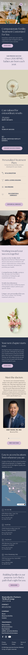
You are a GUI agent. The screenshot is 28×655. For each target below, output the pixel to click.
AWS (19, 504)
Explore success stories (12, 148)
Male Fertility (6, 624)
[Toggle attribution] (24, 504)
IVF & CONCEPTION (10, 173)
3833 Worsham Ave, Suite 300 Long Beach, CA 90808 (10, 544)
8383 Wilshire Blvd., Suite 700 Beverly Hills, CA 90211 (10, 514)
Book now (7, 45)
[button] (9, 483)
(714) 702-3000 (8, 547)
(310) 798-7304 (7, 534)
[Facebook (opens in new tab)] (3, 637)
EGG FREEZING (9, 187)
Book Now (7, 365)
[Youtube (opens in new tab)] (9, 637)
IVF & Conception (7, 627)
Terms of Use (23, 643)
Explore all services (14, 204)
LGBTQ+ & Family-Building (10, 631)
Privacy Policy (14, 643)
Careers (4, 618)
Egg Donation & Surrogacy (10, 633)
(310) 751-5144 (7, 519)
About (3, 614)
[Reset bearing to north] (4, 477)
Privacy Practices (4, 643)
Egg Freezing (6, 629)
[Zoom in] (4, 473)
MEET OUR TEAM (14, 443)
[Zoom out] (4, 475)
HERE (22, 504)
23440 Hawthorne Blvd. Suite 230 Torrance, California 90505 (11, 529)
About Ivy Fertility (7, 616)
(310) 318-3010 (8, 532)
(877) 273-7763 (6, 607)
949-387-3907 (7, 564)
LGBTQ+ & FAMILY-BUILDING (13, 180)
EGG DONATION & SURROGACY (13, 194)
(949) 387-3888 (9, 562)
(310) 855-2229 (8, 517)
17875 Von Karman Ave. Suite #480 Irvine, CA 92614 (11, 559)
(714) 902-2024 (7, 549)
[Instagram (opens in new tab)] (6, 637)
